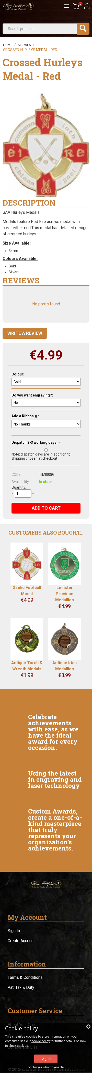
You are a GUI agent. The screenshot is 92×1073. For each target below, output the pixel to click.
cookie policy (40, 1041)
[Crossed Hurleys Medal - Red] (46, 145)
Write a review (24, 333)
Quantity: (19, 487)
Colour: (18, 374)
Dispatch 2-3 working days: (34, 442)
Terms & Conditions (25, 977)
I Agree (46, 1059)
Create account (21, 940)
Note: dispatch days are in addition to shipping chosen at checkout (41, 456)
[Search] (83, 29)
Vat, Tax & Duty (21, 987)
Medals (24, 45)
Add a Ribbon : (25, 416)
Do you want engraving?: (32, 395)
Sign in (14, 930)
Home (7, 45)
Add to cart (46, 508)
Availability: (21, 482)
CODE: (16, 474)
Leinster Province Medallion (64, 593)
